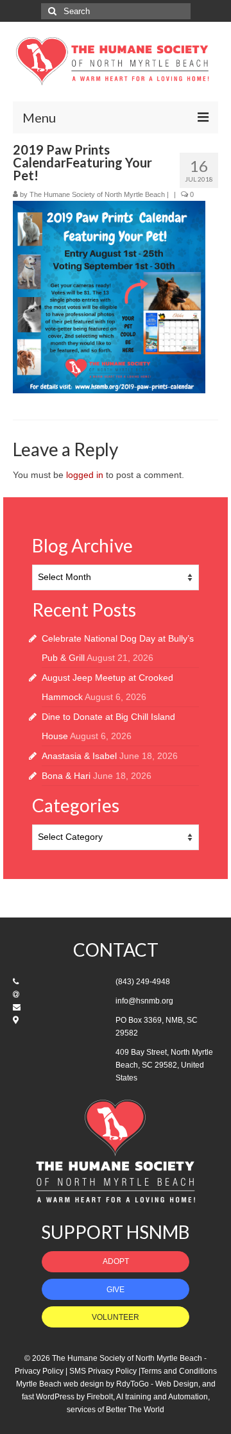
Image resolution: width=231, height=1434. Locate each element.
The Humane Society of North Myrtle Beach (97, 194)
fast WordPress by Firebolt (67, 1396)
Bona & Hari (66, 776)
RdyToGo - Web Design (157, 1383)
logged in (84, 475)
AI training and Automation (162, 1396)
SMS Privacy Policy (103, 1371)
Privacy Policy (39, 1371)
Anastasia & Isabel (79, 756)
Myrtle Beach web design (60, 1383)
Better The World (135, 1409)
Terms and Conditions (179, 1371)
